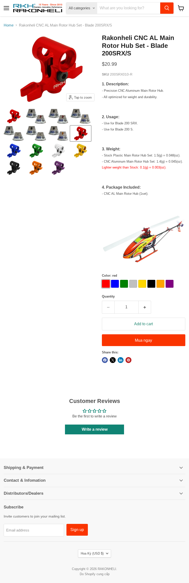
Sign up (77, 530)
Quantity (108, 296)
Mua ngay (143, 340)
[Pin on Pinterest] (128, 360)
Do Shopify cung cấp (95, 574)
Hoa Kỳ (92, 553)
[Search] (166, 8)
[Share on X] (113, 360)
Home (9, 25)
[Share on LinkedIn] (121, 360)
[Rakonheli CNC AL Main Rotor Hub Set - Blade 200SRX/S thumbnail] (13, 116)
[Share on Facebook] (105, 360)
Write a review (95, 429)
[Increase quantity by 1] (145, 307)
